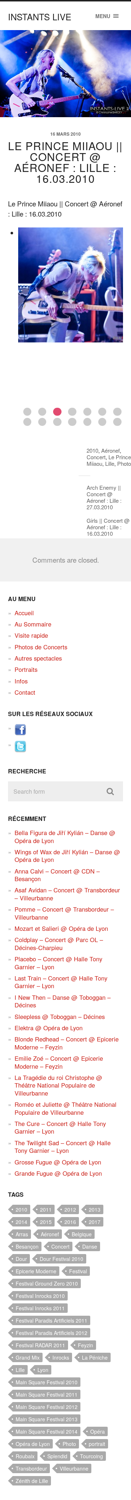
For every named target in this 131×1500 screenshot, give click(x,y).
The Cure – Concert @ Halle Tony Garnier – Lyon (60, 1127)
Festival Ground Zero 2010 (47, 1283)
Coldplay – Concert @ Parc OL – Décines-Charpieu (59, 943)
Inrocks (60, 1357)
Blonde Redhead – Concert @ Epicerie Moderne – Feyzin (67, 1043)
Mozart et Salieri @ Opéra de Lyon (61, 928)
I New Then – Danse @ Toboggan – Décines (63, 1001)
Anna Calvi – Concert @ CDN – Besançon (57, 875)
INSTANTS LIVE (39, 16)
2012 (70, 1209)
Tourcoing (91, 1456)
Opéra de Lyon (33, 1443)
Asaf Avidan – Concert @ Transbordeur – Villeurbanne (67, 893)
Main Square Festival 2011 (47, 1394)
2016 (70, 1221)
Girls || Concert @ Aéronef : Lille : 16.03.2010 (108, 527)
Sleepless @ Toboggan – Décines (60, 1016)
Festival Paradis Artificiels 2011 (51, 1320)
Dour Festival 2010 (61, 1258)
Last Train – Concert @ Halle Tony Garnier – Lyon (61, 982)
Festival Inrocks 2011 (40, 1308)
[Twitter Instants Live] (20, 749)
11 (72, 422)
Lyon (42, 1369)
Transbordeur (31, 1468)
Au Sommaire (33, 624)
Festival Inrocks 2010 (40, 1295)
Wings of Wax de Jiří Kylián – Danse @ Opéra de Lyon (67, 855)
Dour (21, 1258)
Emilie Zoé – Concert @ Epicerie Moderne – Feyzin (59, 1062)
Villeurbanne (74, 1468)
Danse (89, 1246)
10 (57, 422)
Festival (78, 1271)
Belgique (82, 1234)
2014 (21, 1221)
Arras (22, 1234)
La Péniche (95, 1357)
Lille (109, 463)
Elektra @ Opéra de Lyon (49, 1027)
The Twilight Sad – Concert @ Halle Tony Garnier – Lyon (63, 1146)
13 (102, 422)
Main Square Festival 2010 (47, 1382)
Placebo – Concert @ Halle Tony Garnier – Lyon (58, 962)
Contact (25, 692)
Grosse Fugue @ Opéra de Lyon (58, 1162)
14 (117, 422)
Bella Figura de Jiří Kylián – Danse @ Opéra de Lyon (65, 836)
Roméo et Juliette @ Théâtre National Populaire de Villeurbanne (65, 1108)
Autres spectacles (38, 658)
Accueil (24, 612)
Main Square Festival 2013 (47, 1419)
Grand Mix (28, 1357)
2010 (92, 450)
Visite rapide (31, 635)
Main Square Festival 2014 (47, 1431)
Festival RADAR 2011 (40, 1345)
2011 (46, 1209)
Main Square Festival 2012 (47, 1406)
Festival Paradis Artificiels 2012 (51, 1332)
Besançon (27, 1246)
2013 (94, 1209)
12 (87, 422)
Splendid (57, 1456)
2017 (94, 1221)
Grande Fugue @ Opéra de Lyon (58, 1173)
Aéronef (110, 450)
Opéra (97, 1431)
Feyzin (85, 1345)
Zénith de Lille (32, 1480)
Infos (21, 681)
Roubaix (25, 1456)
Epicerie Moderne (36, 1271)
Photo (124, 463)
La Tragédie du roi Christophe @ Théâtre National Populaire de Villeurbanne (58, 1085)
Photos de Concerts (41, 646)
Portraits (26, 669)
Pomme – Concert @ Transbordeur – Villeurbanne (64, 913)
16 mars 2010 (65, 134)
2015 (46, 1221)
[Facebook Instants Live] (20, 733)
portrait (97, 1443)
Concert (96, 457)
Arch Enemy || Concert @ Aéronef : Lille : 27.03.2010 (104, 497)
